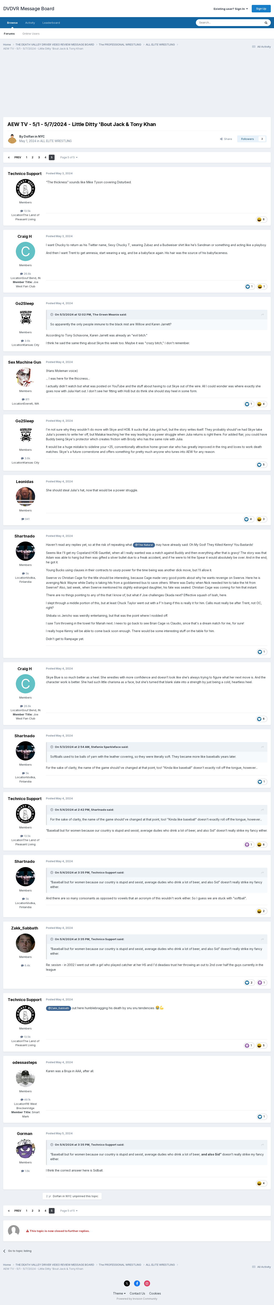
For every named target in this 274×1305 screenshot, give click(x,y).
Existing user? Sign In (230, 8)
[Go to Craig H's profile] (25, 251)
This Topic (249, 22)
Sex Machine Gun (24, 362)
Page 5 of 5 (68, 157)
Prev (17, 157)
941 (27, 519)
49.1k (27, 1099)
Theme (118, 1293)
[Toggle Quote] (52, 314)
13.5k (27, 211)
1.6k (27, 1171)
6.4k (27, 965)
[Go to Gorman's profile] (25, 1148)
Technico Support (25, 173)
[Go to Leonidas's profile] (25, 496)
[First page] (9, 157)
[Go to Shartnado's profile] (25, 551)
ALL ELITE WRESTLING (56, 141)
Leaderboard (51, 22)
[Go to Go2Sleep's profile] (25, 318)
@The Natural (144, 544)
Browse (12, 22)
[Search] (266, 22)
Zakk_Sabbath (24, 928)
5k (27, 573)
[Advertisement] (81, 87)
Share (227, 139)
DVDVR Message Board (28, 8)
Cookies (155, 1293)
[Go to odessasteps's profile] (25, 1077)
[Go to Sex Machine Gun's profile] (25, 377)
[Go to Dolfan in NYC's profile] (12, 139)
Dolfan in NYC (34, 136)
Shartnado (25, 536)
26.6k (27, 273)
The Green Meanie (105, 314)
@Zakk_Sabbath (58, 1008)
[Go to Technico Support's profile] (25, 188)
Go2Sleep (24, 303)
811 (27, 399)
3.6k (27, 340)
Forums (9, 33)
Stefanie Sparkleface (106, 747)
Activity (30, 22)
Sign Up (261, 8)
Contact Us (137, 1293)
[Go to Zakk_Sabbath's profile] (25, 943)
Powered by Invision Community (137, 1298)
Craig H (25, 236)
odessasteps (24, 1062)
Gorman (24, 1133)
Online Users (31, 33)
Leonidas (24, 481)
